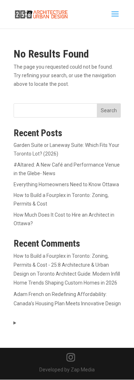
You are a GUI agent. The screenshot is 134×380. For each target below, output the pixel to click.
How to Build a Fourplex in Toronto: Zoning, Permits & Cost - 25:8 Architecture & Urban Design (61, 265)
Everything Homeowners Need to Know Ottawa (66, 184)
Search (109, 110)
